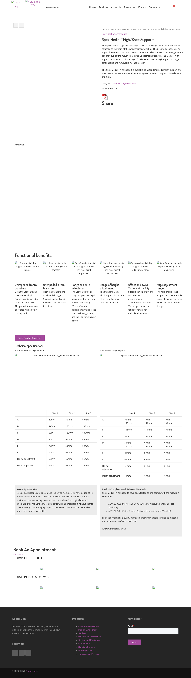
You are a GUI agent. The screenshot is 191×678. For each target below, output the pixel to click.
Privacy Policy (32, 671)
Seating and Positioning (119, 29)
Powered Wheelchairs (88, 626)
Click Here (18, 554)
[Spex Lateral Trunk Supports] (15, 25)
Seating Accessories (142, 29)
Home (92, 7)
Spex (104, 33)
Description (18, 144)
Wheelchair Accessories (89, 636)
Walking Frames (86, 650)
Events (142, 7)
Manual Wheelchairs (88, 630)
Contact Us (154, 7)
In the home (84, 643)
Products (103, 7)
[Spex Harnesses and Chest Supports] (21, 25)
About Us (116, 7)
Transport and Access (88, 654)
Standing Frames (86, 647)
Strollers (82, 633)
